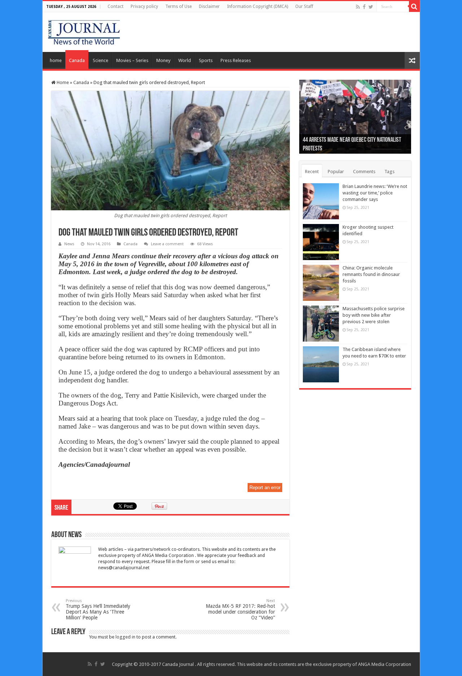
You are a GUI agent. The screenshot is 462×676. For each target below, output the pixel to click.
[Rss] (358, 7)
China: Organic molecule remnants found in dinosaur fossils (371, 274)
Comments (364, 171)
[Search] (414, 6)
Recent (312, 171)
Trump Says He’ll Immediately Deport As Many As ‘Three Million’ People (98, 609)
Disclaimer (209, 6)
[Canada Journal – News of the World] (84, 30)
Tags (389, 171)
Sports (206, 60)
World (184, 60)
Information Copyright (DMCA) (257, 6)
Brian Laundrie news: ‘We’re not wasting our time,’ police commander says (375, 193)
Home (62, 82)
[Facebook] (364, 7)
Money (163, 60)
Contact (115, 6)
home (56, 60)
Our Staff (304, 6)
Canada (77, 60)
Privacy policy (144, 6)
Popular (336, 171)
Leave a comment (167, 244)
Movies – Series (132, 60)
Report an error (264, 487)
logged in (125, 637)
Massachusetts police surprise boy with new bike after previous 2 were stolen (374, 315)
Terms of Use (178, 6)
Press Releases (236, 60)
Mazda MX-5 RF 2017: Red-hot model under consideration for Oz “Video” (240, 609)
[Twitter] (371, 7)
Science (100, 60)
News (69, 244)
